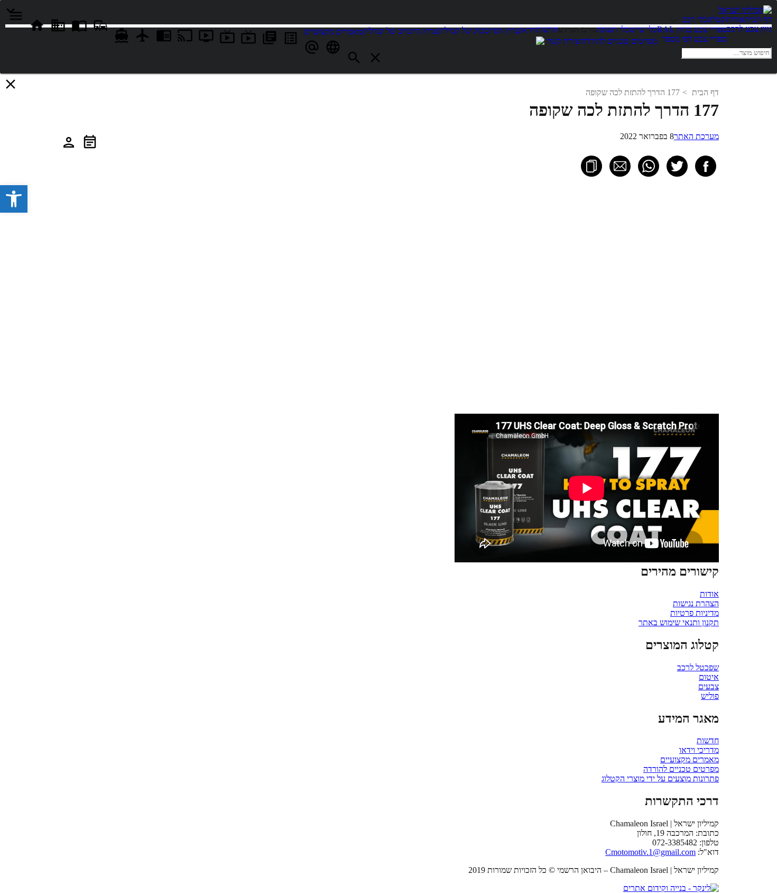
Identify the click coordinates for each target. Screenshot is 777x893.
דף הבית (705, 92)
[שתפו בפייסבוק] (705, 166)
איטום (709, 676)
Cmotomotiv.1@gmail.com (650, 852)
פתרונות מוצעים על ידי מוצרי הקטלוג (660, 778)
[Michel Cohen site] (540, 42)
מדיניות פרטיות (694, 612)
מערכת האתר (696, 136)
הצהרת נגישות (696, 603)
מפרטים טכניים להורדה (681, 768)
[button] (13, 199)
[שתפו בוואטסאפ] (648, 166)
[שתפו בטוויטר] (677, 166)
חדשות (708, 740)
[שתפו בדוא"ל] (620, 166)
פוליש (710, 695)
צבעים (708, 686)
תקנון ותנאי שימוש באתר (679, 622)
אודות (709, 593)
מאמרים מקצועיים (689, 759)
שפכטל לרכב (698, 667)
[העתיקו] (591, 166)
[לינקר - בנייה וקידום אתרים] (671, 887)
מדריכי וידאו (699, 749)
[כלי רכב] (675, 19)
